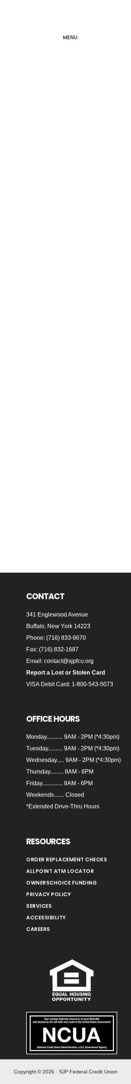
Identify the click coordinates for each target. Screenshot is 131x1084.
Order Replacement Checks (66, 859)
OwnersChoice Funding (61, 882)
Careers (38, 929)
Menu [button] (70, 37)
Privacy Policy (48, 894)
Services (39, 906)
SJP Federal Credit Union (65, 16)
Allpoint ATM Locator (60, 871)
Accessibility (46, 917)
